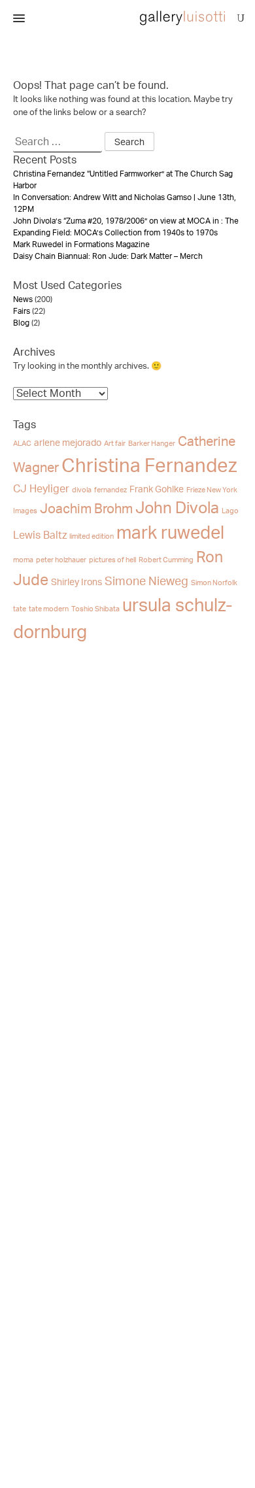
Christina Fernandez (149, 466)
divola (82, 490)
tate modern (49, 609)
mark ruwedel (170, 533)
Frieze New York (211, 490)
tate (19, 609)
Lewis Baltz (40, 535)
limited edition (91, 536)
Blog (21, 323)
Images (25, 511)
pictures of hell (112, 560)
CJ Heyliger (41, 489)
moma (23, 560)
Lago (230, 511)
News (23, 299)
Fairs (21, 311)
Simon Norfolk (214, 582)
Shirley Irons (76, 582)
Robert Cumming (166, 560)
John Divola (177, 508)
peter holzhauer (61, 560)
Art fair (115, 443)
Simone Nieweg (146, 581)
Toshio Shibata (95, 609)
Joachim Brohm (86, 509)
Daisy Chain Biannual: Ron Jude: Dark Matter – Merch (108, 256)
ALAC (22, 443)
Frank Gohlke (156, 489)
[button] (19, 19)
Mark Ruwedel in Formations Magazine (81, 244)
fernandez (110, 490)
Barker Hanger (151, 443)
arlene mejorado (67, 443)
